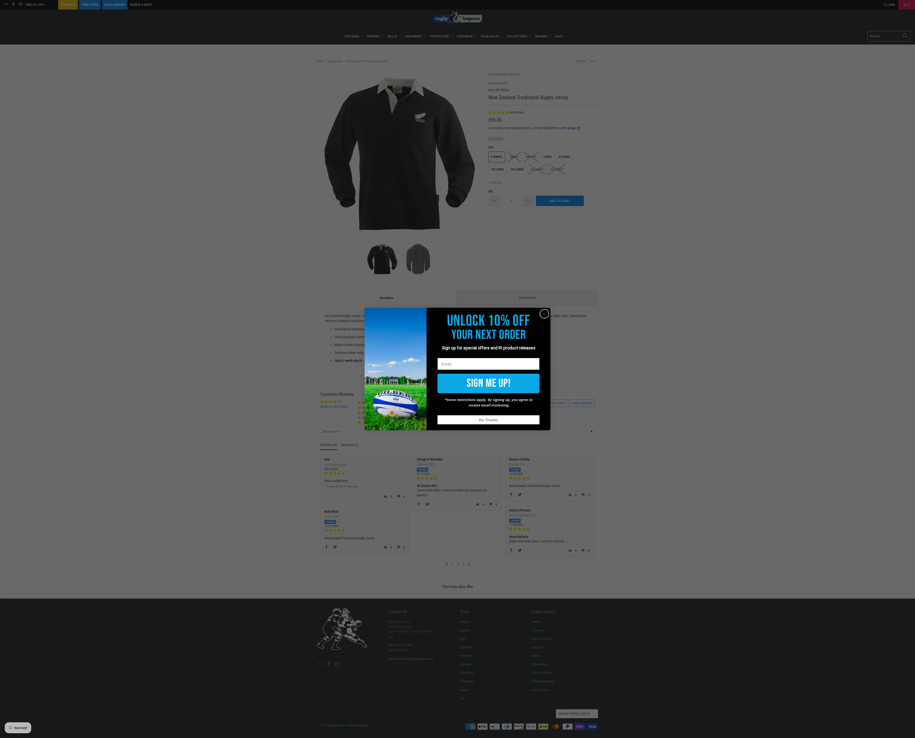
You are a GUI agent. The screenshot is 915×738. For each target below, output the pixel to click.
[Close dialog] (544, 314)
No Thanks (488, 420)
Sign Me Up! (489, 383)
